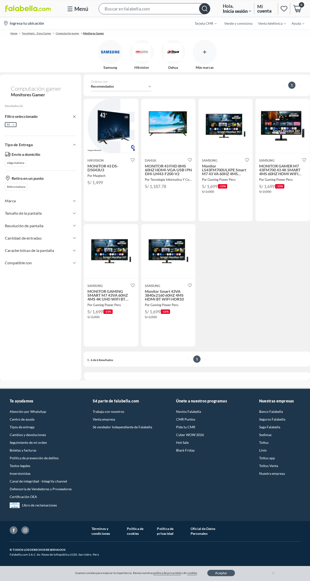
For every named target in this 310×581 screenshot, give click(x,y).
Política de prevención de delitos (34, 458)
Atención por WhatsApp (28, 411)
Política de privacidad (165, 531)
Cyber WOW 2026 (190, 435)
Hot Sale (182, 442)
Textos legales (20, 466)
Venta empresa (104, 419)
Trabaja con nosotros (108, 411)
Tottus (264, 442)
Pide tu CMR (185, 427)
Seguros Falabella (272, 419)
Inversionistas (20, 473)
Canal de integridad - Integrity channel (38, 481)
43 (8, 124)
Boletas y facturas (23, 450)
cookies (192, 573)
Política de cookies (135, 531)
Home (13, 33)
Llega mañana (15, 163)
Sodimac (265, 435)
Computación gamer (67, 33)
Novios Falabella (188, 411)
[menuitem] (203, 23)
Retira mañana (16, 187)
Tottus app (267, 458)
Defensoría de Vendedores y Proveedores (41, 489)
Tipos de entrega (22, 427)
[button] (154, 8)
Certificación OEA (23, 497)
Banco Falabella (271, 411)
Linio (263, 450)
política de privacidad (167, 573)
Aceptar (221, 573)
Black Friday (185, 450)
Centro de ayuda (22, 419)
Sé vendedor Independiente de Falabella (122, 427)
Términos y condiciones (101, 531)
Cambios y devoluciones (28, 435)
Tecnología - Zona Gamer (36, 33)
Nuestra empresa (272, 473)
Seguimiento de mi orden (28, 442)
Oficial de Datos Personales (203, 531)
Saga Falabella (269, 427)
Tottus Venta (268, 466)
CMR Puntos (185, 419)
